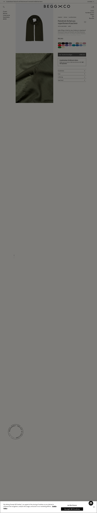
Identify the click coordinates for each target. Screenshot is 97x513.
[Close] (94, 507)
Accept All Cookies (72, 509)
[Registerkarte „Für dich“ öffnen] (91, 503)
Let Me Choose (72, 505)
